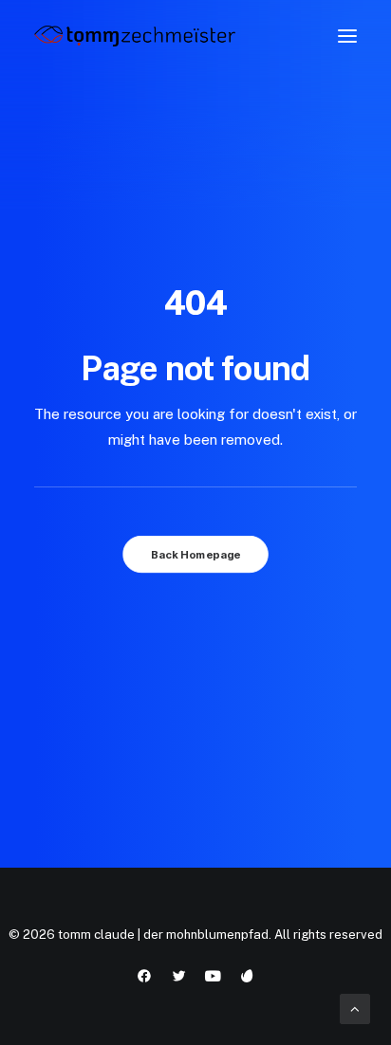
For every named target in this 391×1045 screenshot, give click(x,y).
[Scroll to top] (355, 1007)
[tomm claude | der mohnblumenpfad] (134, 36)
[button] (347, 36)
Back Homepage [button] (195, 553)
